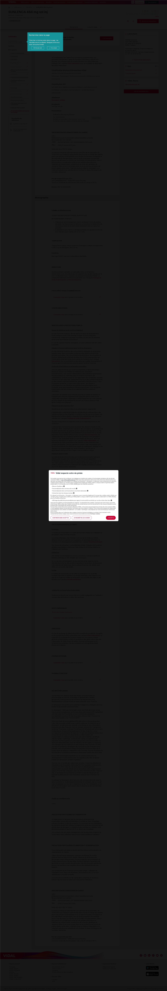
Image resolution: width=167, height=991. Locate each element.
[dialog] (45, 41)
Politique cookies (95, 513)
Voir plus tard (38, 48)
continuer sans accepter (60, 517)
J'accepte (111, 517)
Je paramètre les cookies (82, 517)
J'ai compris (54, 48)
